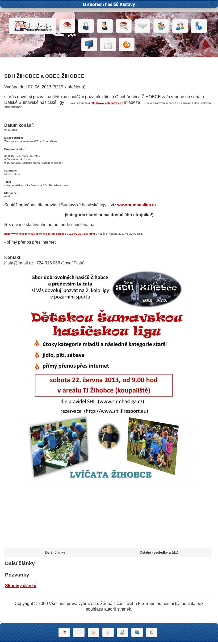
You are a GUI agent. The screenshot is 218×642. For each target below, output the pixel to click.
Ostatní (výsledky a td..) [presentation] (159, 552)
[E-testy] (161, 26)
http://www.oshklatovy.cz (107, 102)
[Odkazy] (124, 26)
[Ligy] (151, 632)
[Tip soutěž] (122, 632)
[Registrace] (105, 26)
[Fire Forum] (180, 26)
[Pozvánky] (79, 632)
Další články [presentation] (55, 552)
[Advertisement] (109, 526)
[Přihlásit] (86, 26)
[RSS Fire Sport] (127, 44)
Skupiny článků (20, 585)
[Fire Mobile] (199, 26)
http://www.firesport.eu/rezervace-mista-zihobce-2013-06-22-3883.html (49, 233)
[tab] (55, 552)
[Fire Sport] (32, 26)
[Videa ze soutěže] (137, 632)
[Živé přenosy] (89, 44)
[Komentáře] (142, 26)
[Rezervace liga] (93, 632)
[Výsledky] (108, 632)
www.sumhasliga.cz (137, 205)
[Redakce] (108, 44)
